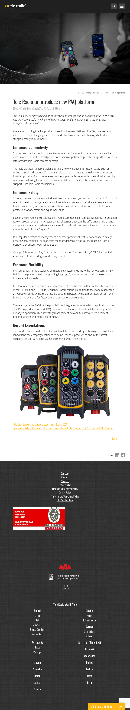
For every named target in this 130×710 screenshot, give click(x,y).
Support (65, 481)
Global (37, 616)
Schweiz (89, 636)
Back (114, 438)
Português (37, 642)
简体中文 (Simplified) (89, 642)
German (89, 626)
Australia (37, 625)
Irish (89, 683)
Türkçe (89, 669)
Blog (15, 108)
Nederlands (89, 656)
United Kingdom (37, 629)
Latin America (89, 620)
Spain (89, 616)
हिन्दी (89, 676)
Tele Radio (81, 92)
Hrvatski (89, 649)
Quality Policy (65, 493)
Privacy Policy (65, 485)
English (37, 611)
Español (89, 611)
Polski (89, 662)
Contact (65, 477)
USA (37, 620)
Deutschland (89, 632)
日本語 (37, 683)
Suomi (37, 662)
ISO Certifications (65, 500)
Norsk (37, 676)
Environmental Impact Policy (65, 489)
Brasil (37, 647)
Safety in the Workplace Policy (65, 496)
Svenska (37, 669)
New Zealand (37, 634)
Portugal (37, 652)
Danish (37, 689)
